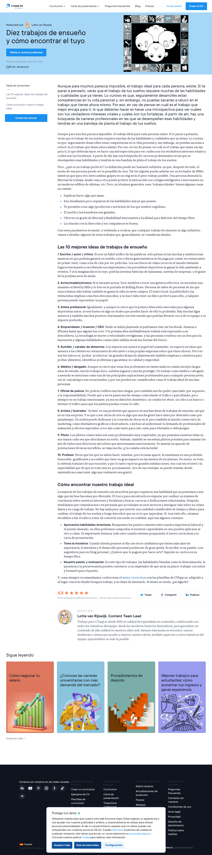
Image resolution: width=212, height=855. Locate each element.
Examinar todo (14, 738)
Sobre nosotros (144, 786)
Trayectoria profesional (73, 666)
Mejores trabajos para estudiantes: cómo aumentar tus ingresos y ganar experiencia (181, 682)
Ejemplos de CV (80, 794)
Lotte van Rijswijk (42, 24)
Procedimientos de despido (126, 677)
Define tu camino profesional (26, 52)
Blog (137, 6)
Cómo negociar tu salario (24, 677)
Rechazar (117, 829)
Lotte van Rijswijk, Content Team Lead (109, 616)
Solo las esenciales (87, 845)
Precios (149, 6)
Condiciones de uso (179, 806)
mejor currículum (134, 578)
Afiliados (141, 804)
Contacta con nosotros (176, 800)
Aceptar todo (62, 845)
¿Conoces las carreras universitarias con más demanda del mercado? (80, 680)
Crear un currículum (83, 789)
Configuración (113, 845)
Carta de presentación (84, 6)
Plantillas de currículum (78, 801)
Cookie (86, 837)
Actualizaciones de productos (147, 793)
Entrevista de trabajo (21, 666)
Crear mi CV (196, 6)
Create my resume (26, 118)
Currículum (56, 6)
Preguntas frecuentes (117, 6)
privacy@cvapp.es (139, 833)
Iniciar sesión (174, 6)
